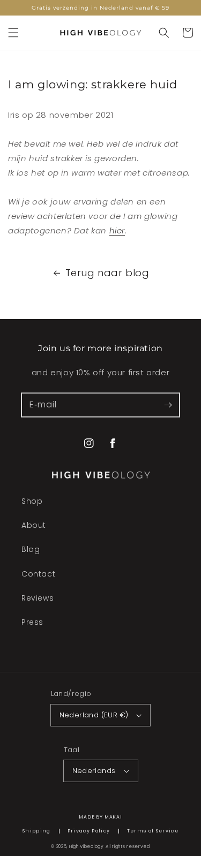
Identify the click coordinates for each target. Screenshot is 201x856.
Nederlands (94, 771)
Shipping (37, 831)
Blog (30, 549)
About (33, 525)
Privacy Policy (89, 831)
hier (117, 230)
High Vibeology (86, 846)
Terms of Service (153, 831)
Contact (38, 574)
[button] (13, 32)
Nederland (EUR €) (94, 715)
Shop (31, 501)
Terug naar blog (107, 272)
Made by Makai (100, 817)
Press (32, 622)
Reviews (37, 598)
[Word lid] (168, 404)
